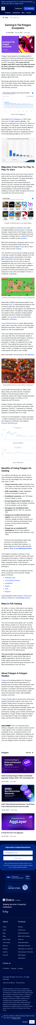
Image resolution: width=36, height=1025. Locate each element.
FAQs (4, 936)
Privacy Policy (20, 982)
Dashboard (18, 8)
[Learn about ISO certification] (18, 887)
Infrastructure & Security (25, 952)
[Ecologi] (18, 911)
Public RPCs (21, 958)
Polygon (4, 680)
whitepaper (13, 319)
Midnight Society (24, 598)
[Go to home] (3, 8)
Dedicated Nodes (23, 942)
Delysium (20, 596)
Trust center (6, 942)
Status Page (6, 939)
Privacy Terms (16, 1017)
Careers (5, 952)
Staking (20, 927)
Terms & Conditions (9, 982)
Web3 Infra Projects (24, 936)
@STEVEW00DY (7, 259)
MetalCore (11, 598)
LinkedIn (20, 968)
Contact (28, 12)
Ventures (21, 939)
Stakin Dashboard (23, 933)
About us (5, 945)
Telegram (13, 968)
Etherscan (14, 423)
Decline (25, 1022)
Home (4, 927)
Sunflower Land (21, 228)
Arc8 (10, 304)
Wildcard (4, 598)
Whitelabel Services (24, 945)
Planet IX (8, 591)
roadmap (18, 249)
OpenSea (24, 238)
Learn (4, 930)
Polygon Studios (6, 699)
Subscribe (18, 858)
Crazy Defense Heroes (8, 323)
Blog (23, 12)
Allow (32, 1022)
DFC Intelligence (15, 119)
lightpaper (31, 354)
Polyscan (4, 423)
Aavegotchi (8, 583)
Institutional (16, 12)
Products (8, 12)
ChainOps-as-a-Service (25, 948)
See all (28, 752)
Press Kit (5, 955)
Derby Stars (28, 596)
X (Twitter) (6, 968)
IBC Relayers (22, 955)
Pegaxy (7, 586)
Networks (31, 8)
